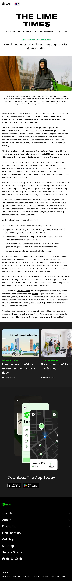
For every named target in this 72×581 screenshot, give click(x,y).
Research (37, 576)
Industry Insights (60, 31)
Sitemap (8, 546)
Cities (43, 360)
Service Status (12, 552)
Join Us (7, 513)
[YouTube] (16, 558)
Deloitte (35, 294)
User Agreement (6, 576)
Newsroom (10, 31)
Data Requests (28, 576)
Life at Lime (36, 31)
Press (15, 360)
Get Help (8, 539)
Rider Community (23, 31)
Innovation (53, 360)
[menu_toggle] (68, 4)
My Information (55, 576)
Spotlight (6, 360)
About (6, 520)
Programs (9, 526)
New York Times (23, 291)
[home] (6, 3)
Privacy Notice (17, 576)
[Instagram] (20, 558)
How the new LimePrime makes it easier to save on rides (19, 368)
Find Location (11, 533)
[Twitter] (3, 558)
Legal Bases (45, 576)
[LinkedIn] (12, 558)
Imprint (64, 576)
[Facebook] (7, 558)
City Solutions (47, 31)
